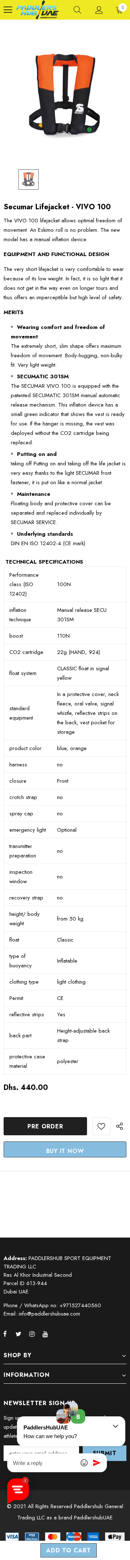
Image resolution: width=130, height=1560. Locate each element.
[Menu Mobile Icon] (8, 9)
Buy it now (65, 1151)
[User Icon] (99, 10)
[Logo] (38, 10)
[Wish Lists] (101, 1126)
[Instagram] (31, 1333)
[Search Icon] (77, 10)
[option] (65, 96)
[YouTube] (45, 1333)
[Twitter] (18, 1333)
